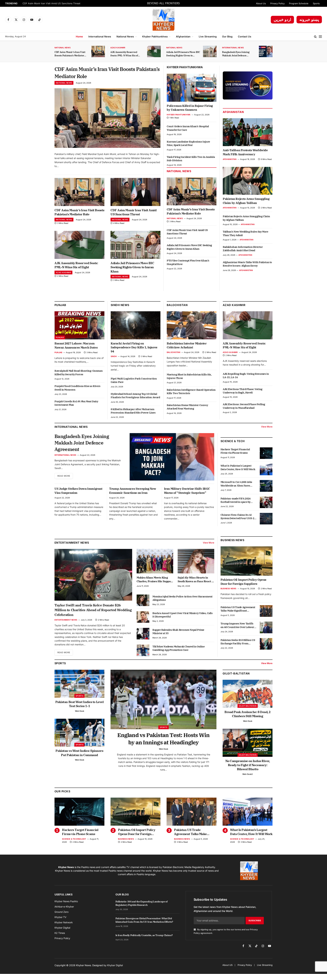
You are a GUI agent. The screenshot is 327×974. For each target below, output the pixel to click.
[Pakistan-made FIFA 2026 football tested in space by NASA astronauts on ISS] (266, 502)
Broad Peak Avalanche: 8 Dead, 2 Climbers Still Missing (247, 714)
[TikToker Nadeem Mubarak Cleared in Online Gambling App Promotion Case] (143, 650)
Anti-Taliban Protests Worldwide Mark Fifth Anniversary (245, 152)
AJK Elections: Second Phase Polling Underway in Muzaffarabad (244, 406)
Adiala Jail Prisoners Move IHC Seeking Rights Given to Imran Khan (183, 54)
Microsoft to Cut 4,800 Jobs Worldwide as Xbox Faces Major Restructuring (236, 483)
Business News (232, 540)
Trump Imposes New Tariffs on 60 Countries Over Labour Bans (237, 625)
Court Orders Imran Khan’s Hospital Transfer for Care (188, 128)
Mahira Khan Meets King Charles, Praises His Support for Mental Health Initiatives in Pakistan (155, 579)
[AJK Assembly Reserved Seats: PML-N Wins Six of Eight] (154, 51)
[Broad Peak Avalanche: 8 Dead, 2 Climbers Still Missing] (247, 694)
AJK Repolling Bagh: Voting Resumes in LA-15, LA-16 (246, 375)
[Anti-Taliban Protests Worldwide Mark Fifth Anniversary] (247, 132)
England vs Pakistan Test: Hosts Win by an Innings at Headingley (163, 738)
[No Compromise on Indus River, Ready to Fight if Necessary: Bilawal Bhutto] (247, 743)
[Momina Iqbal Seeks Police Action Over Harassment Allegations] (143, 600)
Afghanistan (183, 36)
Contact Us (244, 36)
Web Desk (79, 711)
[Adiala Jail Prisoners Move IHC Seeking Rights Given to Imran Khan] (210, 51)
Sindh (114, 356)
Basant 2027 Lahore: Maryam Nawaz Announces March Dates (76, 345)
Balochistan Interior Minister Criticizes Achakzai (186, 345)
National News (125, 36)
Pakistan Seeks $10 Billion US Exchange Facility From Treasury (238, 641)
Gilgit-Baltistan (236, 673)
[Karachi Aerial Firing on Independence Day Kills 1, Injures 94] (135, 325)
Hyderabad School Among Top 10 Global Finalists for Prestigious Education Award (135, 395)
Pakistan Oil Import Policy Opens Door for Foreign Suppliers (243, 582)
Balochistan (177, 305)
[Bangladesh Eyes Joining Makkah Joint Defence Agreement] (265, 51)
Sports (316, 3)
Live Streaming (208, 36)
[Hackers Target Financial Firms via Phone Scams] (266, 453)
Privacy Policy (277, 3)
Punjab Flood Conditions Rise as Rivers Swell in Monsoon (77, 387)
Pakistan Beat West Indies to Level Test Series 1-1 (79, 704)
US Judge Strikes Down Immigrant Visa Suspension (78, 491)
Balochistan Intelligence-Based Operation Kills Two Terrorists (191, 391)
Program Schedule (298, 3)
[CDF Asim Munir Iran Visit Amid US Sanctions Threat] (135, 192)
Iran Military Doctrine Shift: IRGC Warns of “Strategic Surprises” (187, 491)
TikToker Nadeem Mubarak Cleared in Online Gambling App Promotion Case (178, 648)
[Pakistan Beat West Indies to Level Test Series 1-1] (79, 684)
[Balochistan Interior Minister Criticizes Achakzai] (191, 325)
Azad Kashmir (117, 47)
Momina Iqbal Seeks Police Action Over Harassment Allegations (182, 598)
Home (79, 36)
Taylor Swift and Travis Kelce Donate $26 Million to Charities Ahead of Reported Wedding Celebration (93, 610)
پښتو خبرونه (309, 19)
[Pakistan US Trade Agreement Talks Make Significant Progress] (266, 611)
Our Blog (227, 36)
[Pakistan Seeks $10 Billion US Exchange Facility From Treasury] (266, 644)
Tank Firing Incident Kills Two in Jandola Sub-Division (191, 158)
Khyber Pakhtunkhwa (155, 36)
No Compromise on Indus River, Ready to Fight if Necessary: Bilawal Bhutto (247, 765)
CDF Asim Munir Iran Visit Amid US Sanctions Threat (51, 3)
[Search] (315, 36)
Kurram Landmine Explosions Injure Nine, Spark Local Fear (188, 143)
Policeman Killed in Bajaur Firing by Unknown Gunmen (190, 108)
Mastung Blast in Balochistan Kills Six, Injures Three (189, 376)
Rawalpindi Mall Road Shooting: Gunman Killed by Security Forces (78, 372)
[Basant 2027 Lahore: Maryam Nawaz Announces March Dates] (79, 325)
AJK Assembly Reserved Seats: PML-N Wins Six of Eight (124, 54)
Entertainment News (65, 620)
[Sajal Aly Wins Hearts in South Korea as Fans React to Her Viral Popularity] (196, 561)
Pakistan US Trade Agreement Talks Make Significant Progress (238, 609)
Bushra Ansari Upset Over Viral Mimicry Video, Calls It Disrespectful (182, 615)
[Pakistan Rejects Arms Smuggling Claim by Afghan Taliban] (247, 181)
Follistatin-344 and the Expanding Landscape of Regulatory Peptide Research (141, 903)
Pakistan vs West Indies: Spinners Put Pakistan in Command (79, 753)
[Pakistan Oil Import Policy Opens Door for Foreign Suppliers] (246, 561)
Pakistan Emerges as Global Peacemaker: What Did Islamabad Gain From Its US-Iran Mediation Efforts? (144, 920)
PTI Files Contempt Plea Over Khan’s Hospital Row (188, 262)
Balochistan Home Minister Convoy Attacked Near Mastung (187, 406)
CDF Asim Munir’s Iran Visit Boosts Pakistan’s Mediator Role (69, 54)
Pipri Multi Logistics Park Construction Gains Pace (134, 380)
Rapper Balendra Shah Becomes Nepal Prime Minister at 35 (178, 631)
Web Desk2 (247, 774)
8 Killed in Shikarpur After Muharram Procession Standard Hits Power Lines (133, 411)
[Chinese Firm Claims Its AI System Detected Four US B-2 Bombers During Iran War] (266, 518)
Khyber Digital (115, 965)
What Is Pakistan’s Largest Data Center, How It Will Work (238, 467)
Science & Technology (74, 839)
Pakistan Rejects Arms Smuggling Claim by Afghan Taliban (246, 201)
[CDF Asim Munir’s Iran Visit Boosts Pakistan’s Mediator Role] (98, 51)
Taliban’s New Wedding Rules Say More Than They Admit (245, 233)
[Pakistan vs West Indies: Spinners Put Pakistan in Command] (79, 733)
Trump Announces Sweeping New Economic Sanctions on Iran (132, 491)
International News (99, 36)
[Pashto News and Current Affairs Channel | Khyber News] (163, 19)
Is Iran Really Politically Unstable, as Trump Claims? (144, 935)
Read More (63, 476)
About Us (261, 3)
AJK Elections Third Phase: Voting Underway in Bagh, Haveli (242, 390)
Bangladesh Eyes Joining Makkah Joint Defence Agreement (236, 54)
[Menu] (320, 36)
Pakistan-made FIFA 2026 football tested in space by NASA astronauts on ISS (236, 500)
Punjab (60, 305)
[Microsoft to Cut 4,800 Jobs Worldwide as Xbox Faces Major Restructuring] (266, 486)
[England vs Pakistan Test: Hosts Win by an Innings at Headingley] (163, 699)
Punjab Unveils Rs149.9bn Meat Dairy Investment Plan (76, 403)
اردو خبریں (282, 19)
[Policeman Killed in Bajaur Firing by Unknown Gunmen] (191, 88)
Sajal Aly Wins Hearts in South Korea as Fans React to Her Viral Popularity (196, 579)
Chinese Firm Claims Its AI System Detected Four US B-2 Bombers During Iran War (237, 516)
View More (266, 426)
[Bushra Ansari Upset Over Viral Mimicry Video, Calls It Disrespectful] (143, 617)
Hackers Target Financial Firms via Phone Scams (235, 451)
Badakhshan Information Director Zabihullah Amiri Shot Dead (243, 248)
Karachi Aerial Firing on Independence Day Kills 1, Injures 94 (134, 347)
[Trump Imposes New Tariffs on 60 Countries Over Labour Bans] (266, 627)
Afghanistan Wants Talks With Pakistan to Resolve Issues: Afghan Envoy (247, 264)
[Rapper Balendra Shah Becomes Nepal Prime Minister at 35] (143, 633)
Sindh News (120, 305)
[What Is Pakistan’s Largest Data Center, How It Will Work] (266, 469)
